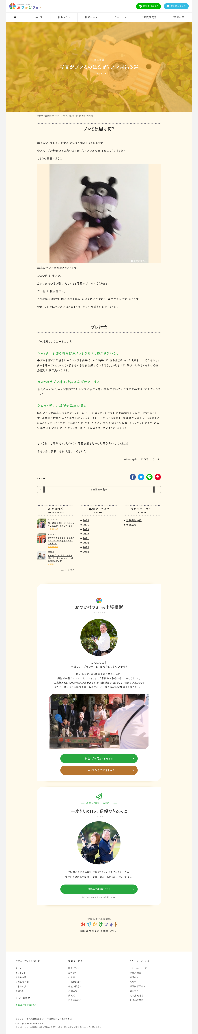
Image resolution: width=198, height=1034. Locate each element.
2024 (86, 525)
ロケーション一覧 (138, 968)
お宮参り (72, 973)
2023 (86, 529)
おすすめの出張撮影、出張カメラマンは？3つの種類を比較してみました (61, 540)
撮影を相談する (150, 6)
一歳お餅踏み (75, 982)
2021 (86, 538)
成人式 (71, 995)
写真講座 (51, 564)
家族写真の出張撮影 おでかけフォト (49, 116)
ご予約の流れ (75, 1000)
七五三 (71, 977)
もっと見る (69, 570)
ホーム (18, 968)
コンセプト (20, 973)
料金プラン (73, 968)
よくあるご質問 (137, 1000)
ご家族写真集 (22, 982)
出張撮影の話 (53, 529)
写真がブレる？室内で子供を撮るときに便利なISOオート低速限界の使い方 (60, 558)
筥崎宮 (133, 982)
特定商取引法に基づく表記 (59, 1019)
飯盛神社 (134, 977)
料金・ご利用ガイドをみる (99, 758)
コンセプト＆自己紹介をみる (99, 770)
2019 (86, 547)
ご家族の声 (21, 986)
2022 (86, 534)
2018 (86, 552)
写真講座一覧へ (99, 489)
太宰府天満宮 (137, 995)
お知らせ (19, 991)
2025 (86, 520)
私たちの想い (22, 977)
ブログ (65, 116)
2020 (86, 543)
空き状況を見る (178, 6)
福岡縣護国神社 (138, 986)
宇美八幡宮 (135, 973)
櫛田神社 (134, 991)
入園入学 (72, 991)
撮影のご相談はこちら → (27, 1005)
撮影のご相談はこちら (99, 889)
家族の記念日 (75, 986)
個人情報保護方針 (35, 1019)
